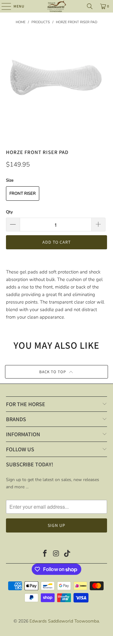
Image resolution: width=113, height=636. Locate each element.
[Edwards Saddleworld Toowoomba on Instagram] (56, 554)
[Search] (90, 6)
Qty (9, 212)
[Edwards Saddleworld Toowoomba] (56, 6)
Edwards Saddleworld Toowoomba (64, 621)
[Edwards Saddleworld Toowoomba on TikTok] (67, 554)
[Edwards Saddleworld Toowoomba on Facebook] (45, 554)
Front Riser (22, 193)
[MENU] (3, 6)
